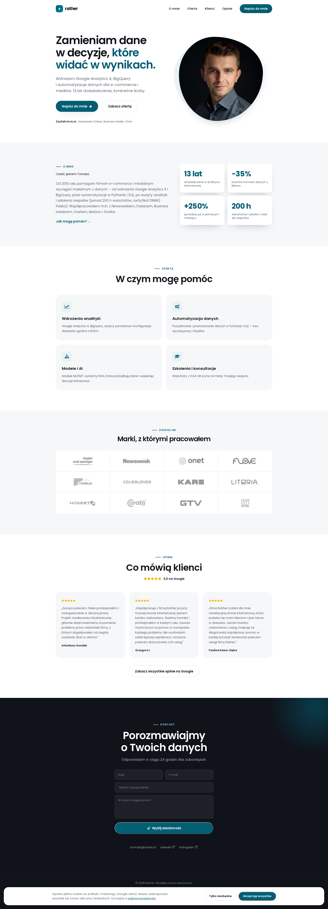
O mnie (174, 8)
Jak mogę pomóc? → (73, 221)
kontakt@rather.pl (143, 847)
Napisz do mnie (256, 9)
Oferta (192, 8)
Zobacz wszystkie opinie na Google (164, 671)
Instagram (187, 847)
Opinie (227, 8)
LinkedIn (166, 847)
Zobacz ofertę (120, 106)
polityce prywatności (142, 898)
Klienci (210, 8)
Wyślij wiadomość (166, 828)
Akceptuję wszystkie (257, 896)
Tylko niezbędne (220, 896)
